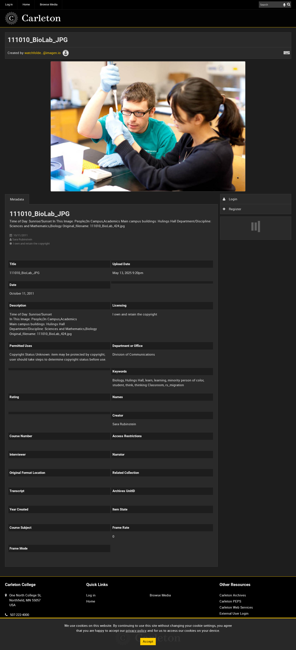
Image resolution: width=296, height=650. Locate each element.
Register (234, 209)
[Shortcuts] (287, 51)
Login (232, 199)
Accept (148, 641)
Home (26, 4)
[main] (148, 301)
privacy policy (136, 630)
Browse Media (48, 4)
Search (288, 4)
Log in (9, 4)
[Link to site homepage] (33, 18)
